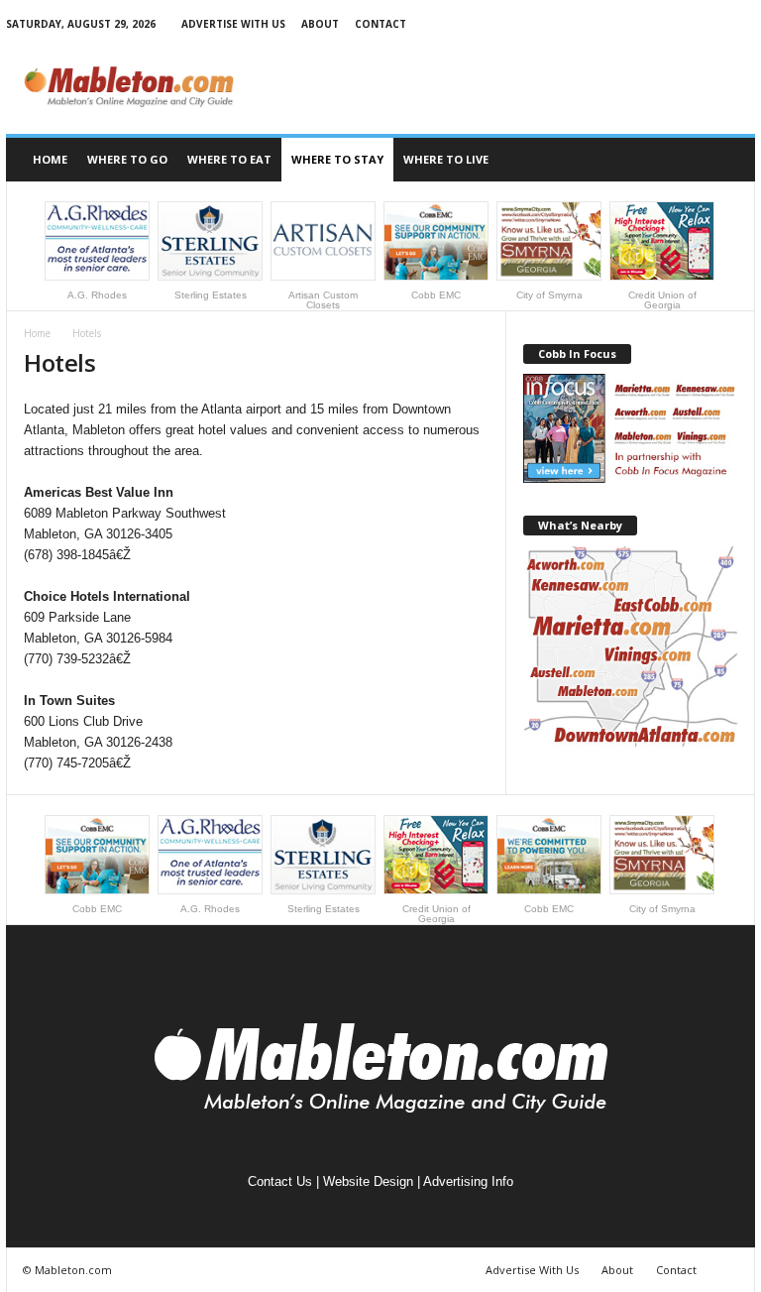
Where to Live (446, 159)
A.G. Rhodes (97, 295)
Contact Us (280, 1181)
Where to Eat (229, 159)
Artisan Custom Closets (323, 300)
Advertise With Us (233, 24)
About (320, 24)
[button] (725, 159)
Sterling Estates (210, 295)
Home (50, 159)
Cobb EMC (436, 295)
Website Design (368, 1181)
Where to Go (127, 159)
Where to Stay (337, 159)
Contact (380, 24)
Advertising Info (468, 1181)
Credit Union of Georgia (662, 300)
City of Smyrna (549, 295)
